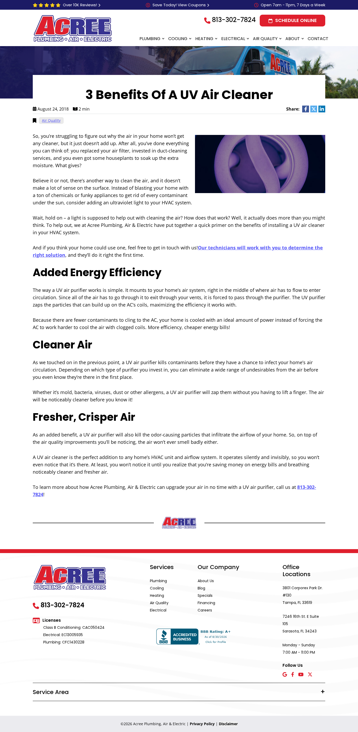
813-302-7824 (234, 19)
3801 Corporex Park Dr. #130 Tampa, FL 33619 (303, 595)
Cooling (177, 39)
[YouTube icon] (300, 674)
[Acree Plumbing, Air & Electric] (73, 28)
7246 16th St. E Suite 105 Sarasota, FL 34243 (301, 624)
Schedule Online (296, 20)
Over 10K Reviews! (80, 5)
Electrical (233, 39)
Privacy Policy (202, 723)
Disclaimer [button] (228, 723)
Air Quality (265, 39)
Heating (204, 39)
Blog (201, 588)
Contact (318, 39)
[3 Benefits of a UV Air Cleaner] (260, 163)
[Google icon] (285, 674)
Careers (205, 610)
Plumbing (149, 39)
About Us (206, 580)
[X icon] (310, 674)
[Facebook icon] (292, 674)
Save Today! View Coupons (179, 5)
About (292, 39)
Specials (205, 595)
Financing (206, 602)
